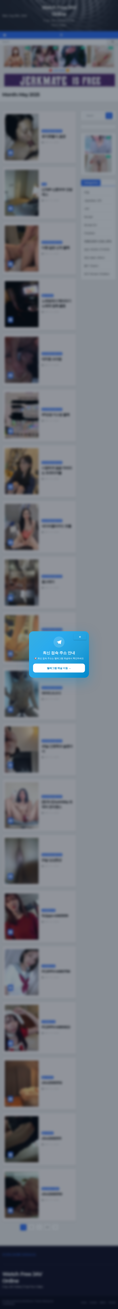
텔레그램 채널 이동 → (59, 668)
